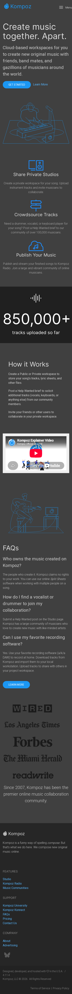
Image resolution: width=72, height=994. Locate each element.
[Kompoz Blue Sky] (7, 956)
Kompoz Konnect (14, 910)
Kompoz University (15, 905)
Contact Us (10, 923)
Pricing (7, 918)
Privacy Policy (61, 988)
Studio (7, 879)
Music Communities (15, 888)
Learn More (40, 84)
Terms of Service (40, 988)
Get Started (16, 84)
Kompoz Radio (12, 883)
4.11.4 (6, 975)
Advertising (10, 945)
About (6, 941)
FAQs (6, 914)
